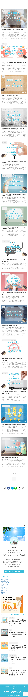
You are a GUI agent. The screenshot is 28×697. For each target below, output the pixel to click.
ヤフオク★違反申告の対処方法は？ (10, 457)
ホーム (3, 686)
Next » (14, 473)
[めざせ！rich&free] (12, 488)
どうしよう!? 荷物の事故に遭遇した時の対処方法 (13, 128)
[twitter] (5, 488)
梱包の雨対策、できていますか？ (9, 325)
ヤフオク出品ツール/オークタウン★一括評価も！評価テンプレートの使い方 (18, 634)
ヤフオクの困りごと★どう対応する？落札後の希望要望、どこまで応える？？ (17, 647)
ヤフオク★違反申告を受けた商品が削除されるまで (13, 424)
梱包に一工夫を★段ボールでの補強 (10, 95)
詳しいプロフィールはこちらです (14, 571)
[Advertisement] (14, 509)
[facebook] (8, 488)
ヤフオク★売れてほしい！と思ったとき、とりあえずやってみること (17, 659)
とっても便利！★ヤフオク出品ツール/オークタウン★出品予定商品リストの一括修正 (17, 672)
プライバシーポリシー (17, 686)
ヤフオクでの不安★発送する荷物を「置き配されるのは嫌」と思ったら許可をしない (17, 621)
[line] (15, 488)
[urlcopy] (23, 488)
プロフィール (8, 686)
